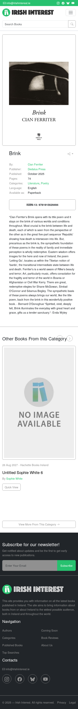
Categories (8, 638)
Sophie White (14, 478)
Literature (33, 183)
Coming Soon (49, 630)
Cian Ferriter (35, 164)
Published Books (12, 645)
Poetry (45, 183)
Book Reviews (49, 638)
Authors (7, 630)
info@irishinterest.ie (18, 3)
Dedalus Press (36, 169)
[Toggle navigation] (71, 12)
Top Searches (10, 652)
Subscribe (66, 565)
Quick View (11, 487)
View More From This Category (38, 524)
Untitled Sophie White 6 (22, 472)
